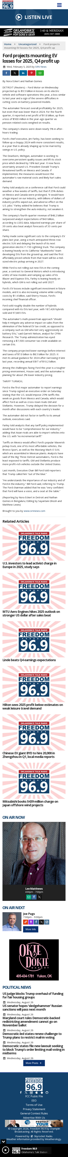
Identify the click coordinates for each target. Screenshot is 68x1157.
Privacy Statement (34, 1109)
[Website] (25, 922)
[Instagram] (46, 922)
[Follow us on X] (25, 1092)
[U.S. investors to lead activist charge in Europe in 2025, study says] (34, 542)
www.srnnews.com (34, 510)
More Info (31, 929)
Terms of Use (34, 1105)
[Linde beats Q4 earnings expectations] (34, 639)
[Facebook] (34, 897)
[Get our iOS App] (36, 1092)
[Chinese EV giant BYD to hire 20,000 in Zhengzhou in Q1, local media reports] (34, 732)
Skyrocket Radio (43, 1136)
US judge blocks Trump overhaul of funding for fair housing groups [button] (32, 995)
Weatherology (53, 1139)
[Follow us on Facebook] (20, 1092)
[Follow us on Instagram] (31, 1092)
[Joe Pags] (11, 921)
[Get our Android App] (41, 1092)
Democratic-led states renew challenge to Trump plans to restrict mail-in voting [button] (32, 1036)
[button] (59, 4)
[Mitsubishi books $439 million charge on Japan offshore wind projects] (34, 781)
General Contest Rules (34, 1113)
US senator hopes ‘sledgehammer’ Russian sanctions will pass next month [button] (32, 1008)
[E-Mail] (28, 897)
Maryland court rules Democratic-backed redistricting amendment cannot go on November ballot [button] (31, 1021)
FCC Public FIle (34, 1096)
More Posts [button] (32, 1063)
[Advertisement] (34, 32)
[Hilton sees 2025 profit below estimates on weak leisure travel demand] (34, 684)
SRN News (41, 66)
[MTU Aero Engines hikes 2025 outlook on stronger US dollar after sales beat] (34, 591)
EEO (34, 1100)
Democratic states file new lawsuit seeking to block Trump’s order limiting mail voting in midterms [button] (33, 1049)
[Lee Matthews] (34, 853)
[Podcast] (30, 922)
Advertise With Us (34, 1117)
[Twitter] (39, 897)
